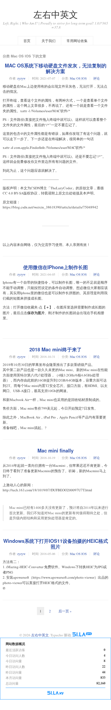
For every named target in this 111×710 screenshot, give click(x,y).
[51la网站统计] (82, 635)
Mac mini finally (55, 450)
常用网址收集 (77, 40)
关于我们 (48, 40)
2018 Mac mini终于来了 (55, 349)
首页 (26, 40)
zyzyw (21, 78)
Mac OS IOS (78, 78)
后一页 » (65, 611)
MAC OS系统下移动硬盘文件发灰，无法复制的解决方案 (55, 68)
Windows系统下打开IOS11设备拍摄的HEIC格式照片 (55, 543)
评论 (96, 78)
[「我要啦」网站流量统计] (55, 693)
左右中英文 (55, 14)
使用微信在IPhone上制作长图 (55, 267)
